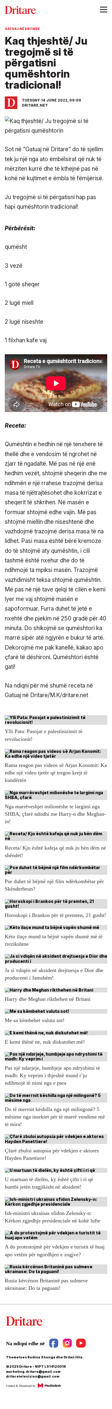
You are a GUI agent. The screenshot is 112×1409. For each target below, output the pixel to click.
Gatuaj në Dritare (22, 29)
